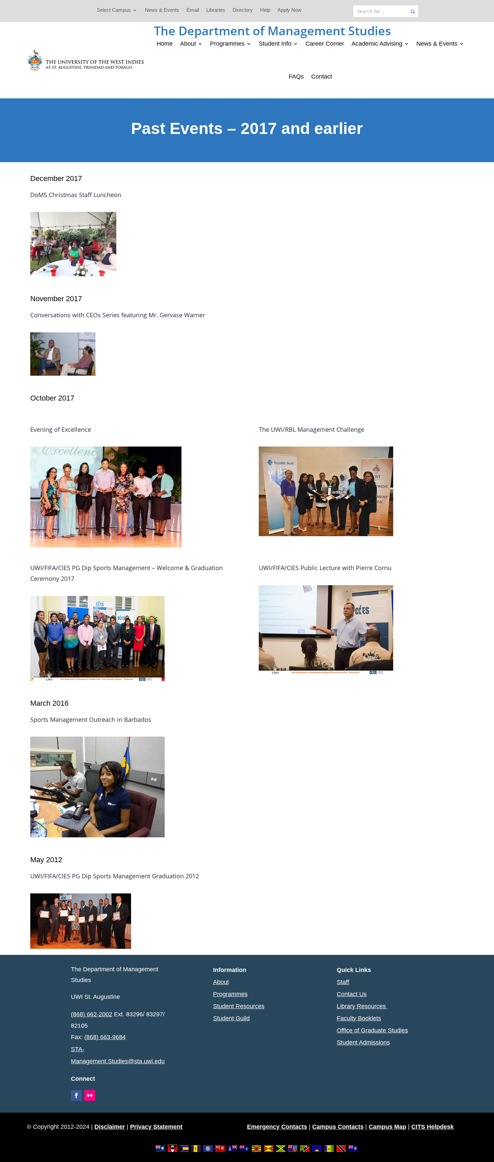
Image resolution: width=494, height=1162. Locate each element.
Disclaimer (109, 1126)
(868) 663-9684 (105, 1037)
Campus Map (387, 1126)
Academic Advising (377, 43)
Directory (243, 10)
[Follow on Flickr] (89, 1095)
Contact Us (352, 994)
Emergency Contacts (277, 1126)
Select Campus (114, 10)
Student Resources (238, 1006)
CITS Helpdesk (432, 1126)
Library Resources (362, 1006)
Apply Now (289, 10)
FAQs (296, 76)
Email (193, 10)
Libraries (215, 10)
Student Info (275, 43)
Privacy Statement (156, 1126)
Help (265, 10)
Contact (321, 76)
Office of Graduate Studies (372, 1030)
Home (165, 43)
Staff (343, 982)
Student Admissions (363, 1042)
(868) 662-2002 (91, 1014)
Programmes (227, 43)
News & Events (162, 10)
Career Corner (324, 43)
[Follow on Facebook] (76, 1095)
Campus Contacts (338, 1126)
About (188, 43)
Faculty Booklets (359, 1018)
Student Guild (231, 1018)
